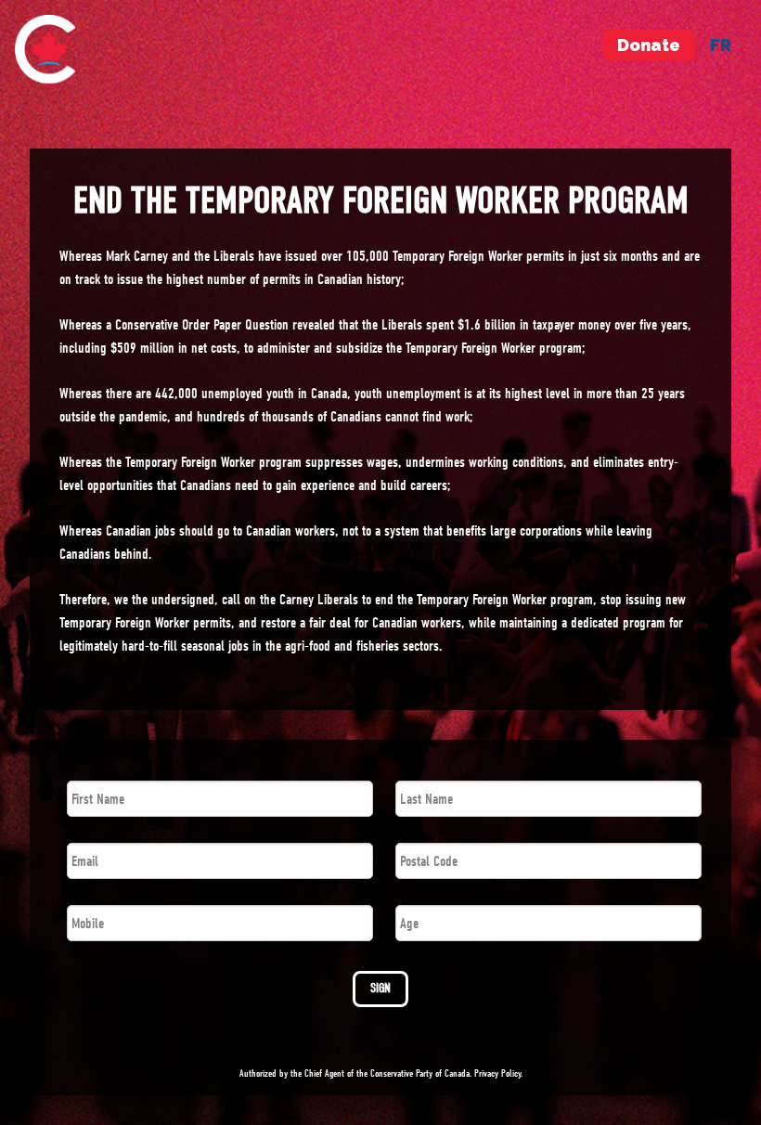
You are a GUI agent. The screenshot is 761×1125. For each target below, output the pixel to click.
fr (720, 45)
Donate (648, 45)
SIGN (380, 988)
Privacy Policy (497, 1073)
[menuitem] (45, 49)
